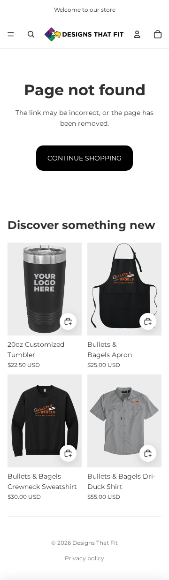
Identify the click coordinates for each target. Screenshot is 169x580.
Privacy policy (84, 558)
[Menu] (11, 34)
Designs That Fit (95, 542)
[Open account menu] (137, 34)
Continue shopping (84, 158)
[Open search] (31, 34)
